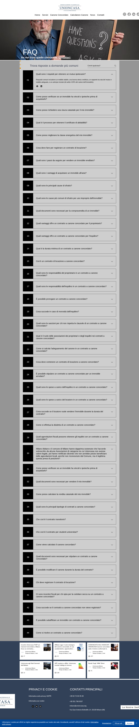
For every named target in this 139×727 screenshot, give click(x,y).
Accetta (129, 723)
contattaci (64, 57)
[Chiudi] (136, 723)
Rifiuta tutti (118, 723)
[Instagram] (124, 14)
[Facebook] (129, 14)
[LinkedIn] (133, 14)
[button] (37, 86)
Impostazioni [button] (106, 723)
